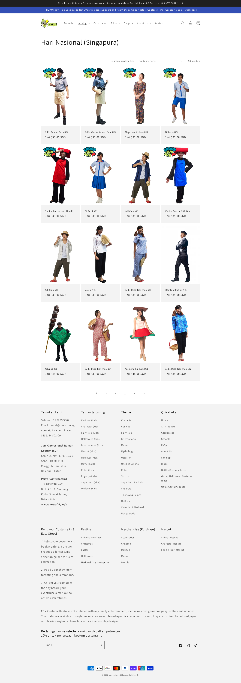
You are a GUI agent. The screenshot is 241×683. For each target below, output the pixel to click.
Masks (124, 556)
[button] (83, 23)
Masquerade (128, 513)
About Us (166, 451)
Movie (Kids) (88, 463)
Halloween (87, 556)
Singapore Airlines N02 (136, 132)
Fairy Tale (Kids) (90, 432)
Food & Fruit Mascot (172, 549)
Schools (165, 438)
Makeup (125, 549)
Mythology (127, 451)
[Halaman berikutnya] (144, 393)
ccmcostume (114, 675)
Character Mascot (171, 543)
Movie (124, 445)
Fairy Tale (126, 432)
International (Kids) (92, 445)
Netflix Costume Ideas (173, 470)
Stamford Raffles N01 (176, 290)
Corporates (167, 432)
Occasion (126, 457)
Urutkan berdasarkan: (123, 61)
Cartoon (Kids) (89, 420)
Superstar (126, 488)
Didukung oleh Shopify (129, 675)
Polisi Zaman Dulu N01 (56, 132)
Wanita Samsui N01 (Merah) (59, 211)
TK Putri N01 (91, 211)
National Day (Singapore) (95, 562)
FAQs (164, 445)
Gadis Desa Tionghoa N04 (98, 369)
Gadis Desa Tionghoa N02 (178, 369)
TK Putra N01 (171, 132)
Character (126, 420)
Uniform (126, 501)
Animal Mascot (169, 537)
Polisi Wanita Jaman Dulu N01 (100, 132)
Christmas (87, 543)
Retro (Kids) (88, 470)
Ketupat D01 (51, 369)
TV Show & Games (131, 494)
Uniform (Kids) (89, 488)
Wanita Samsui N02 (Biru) (178, 211)
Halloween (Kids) (91, 438)
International (129, 438)
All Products (168, 426)
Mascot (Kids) (88, 451)
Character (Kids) (90, 426)
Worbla (125, 562)
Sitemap (166, 457)
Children (126, 543)
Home (164, 420)
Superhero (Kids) (90, 482)
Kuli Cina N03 (51, 290)
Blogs (164, 463)
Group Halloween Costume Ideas (176, 478)
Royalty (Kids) (89, 476)
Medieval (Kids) (89, 457)
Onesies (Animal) (130, 463)
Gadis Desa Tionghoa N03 (138, 290)
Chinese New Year (91, 537)
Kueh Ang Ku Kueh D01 (136, 369)
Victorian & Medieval (132, 507)
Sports (125, 476)
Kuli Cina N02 (131, 211)
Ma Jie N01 (90, 290)
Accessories (127, 537)
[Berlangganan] (100, 645)
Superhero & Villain (132, 482)
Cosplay (125, 426)
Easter (84, 549)
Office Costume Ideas (173, 486)
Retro (124, 470)
